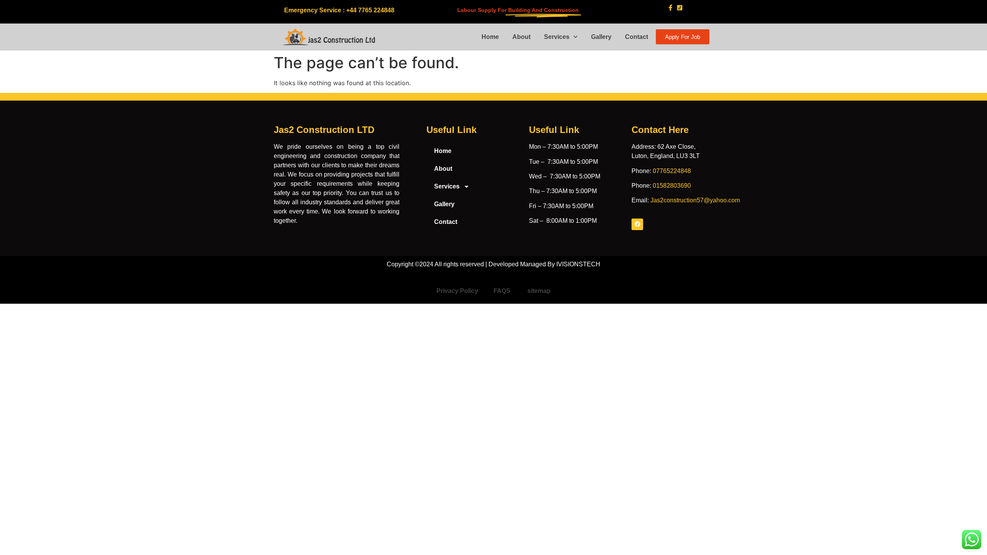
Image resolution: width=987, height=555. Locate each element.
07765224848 (672, 171)
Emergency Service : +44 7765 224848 (339, 10)
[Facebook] (637, 224)
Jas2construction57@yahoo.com (695, 200)
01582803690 (672, 185)
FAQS (503, 291)
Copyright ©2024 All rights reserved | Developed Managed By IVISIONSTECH (493, 264)
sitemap (539, 291)
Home (490, 37)
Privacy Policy (457, 291)
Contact (636, 37)
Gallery (601, 37)
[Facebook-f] (670, 7)
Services (556, 37)
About (521, 37)
